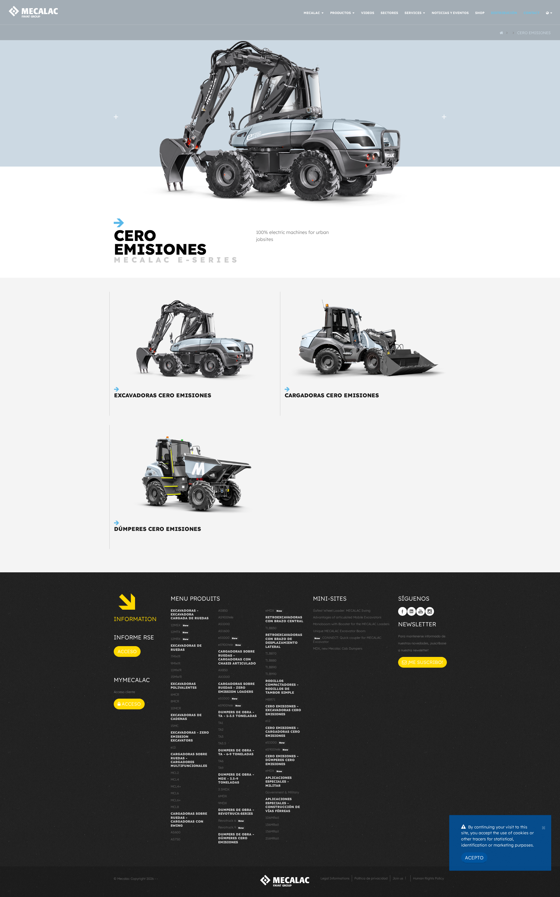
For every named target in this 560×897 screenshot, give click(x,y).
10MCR (176, 708)
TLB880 (270, 660)
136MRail (272, 825)
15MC (174, 726)
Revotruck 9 (231, 827)
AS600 (176, 832)
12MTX (179, 632)
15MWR (176, 677)
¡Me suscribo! (425, 662)
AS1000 (224, 624)
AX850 (223, 670)
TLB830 (270, 628)
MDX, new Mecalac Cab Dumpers (337, 648)
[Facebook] (402, 611)
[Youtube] (420, 611)
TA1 (220, 723)
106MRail (272, 818)
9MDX (222, 803)
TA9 (220, 768)
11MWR (176, 670)
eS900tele (229, 645)
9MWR (175, 663)
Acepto (474, 858)
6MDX (222, 796)
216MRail (272, 838)
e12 (173, 747)
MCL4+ (176, 786)
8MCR (175, 701)
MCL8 (175, 807)
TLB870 (270, 653)
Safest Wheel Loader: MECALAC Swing (341, 611)
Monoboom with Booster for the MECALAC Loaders (351, 624)
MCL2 (175, 773)
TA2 (220, 730)
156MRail (272, 831)
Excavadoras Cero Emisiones (162, 395)
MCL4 (175, 779)
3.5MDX (224, 789)
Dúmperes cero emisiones (157, 528)
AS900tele (225, 617)
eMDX (273, 611)
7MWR (175, 656)
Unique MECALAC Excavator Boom (339, 631)
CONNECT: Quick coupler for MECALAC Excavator (347, 640)
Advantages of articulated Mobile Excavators (347, 617)
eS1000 (227, 638)
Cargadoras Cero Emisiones (332, 395)
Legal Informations (335, 878)
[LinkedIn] (411, 611)
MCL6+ (176, 800)
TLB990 (270, 674)
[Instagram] (429, 611)
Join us (398, 878)
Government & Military (282, 792)
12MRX (179, 639)
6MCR (175, 695)
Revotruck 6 (231, 821)
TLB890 (270, 667)
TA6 (220, 761)
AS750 (175, 839)
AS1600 (224, 631)
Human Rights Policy (428, 878)
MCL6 (175, 793)
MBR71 (270, 699)
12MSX (179, 625)
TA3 (220, 737)
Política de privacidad (371, 878)
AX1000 (224, 677)
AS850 (223, 611)
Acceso (127, 651)
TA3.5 (222, 743)
